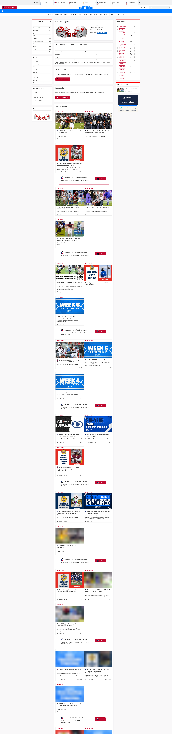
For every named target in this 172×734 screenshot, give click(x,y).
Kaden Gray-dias (122, 39)
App (57, 11)
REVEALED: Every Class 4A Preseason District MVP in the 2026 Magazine (131, 90)
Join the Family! (99, 179)
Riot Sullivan (121, 71)
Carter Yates (61, 246)
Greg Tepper (61, 214)
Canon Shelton (122, 68)
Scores (37, 11)
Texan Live (51, 11)
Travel (122, 14)
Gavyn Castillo (122, 32)
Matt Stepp (61, 324)
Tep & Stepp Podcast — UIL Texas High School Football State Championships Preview (97, 671)
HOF (80, 14)
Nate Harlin (121, 41)
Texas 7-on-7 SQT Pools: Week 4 (66, 392)
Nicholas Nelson (122, 59)
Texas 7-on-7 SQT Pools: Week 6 (66, 316)
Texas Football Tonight (96, 14)
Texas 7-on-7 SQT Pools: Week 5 (95, 359)
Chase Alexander (122, 26)
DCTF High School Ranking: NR (97, 27)
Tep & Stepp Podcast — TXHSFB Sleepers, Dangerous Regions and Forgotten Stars (68, 469)
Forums (74, 11)
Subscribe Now (9, 7)
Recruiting (73, 14)
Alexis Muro (121, 56)
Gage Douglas (122, 36)
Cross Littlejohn (122, 50)
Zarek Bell (121, 29)
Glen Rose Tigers (59, 51)
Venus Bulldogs (58, 59)
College (66, 14)
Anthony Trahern (122, 75)
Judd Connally (122, 34)
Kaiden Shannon (122, 66)
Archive (85, 14)
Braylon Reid (121, 63)
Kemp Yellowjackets (59, 57)
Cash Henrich (122, 42)
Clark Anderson (122, 28)
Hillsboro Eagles (58, 54)
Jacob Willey (121, 78)
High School (58, 14)
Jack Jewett (121, 45)
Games (112, 14)
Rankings (44, 11)
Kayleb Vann (121, 76)
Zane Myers (121, 57)
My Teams (50, 14)
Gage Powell (121, 60)
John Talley (121, 73)
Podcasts (60, 144)
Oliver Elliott (121, 38)
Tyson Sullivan (122, 72)
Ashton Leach (122, 48)
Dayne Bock (121, 31)
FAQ (118, 14)
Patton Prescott (122, 62)
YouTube (67, 11)
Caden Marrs (121, 54)
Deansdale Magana (123, 51)
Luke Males (121, 53)
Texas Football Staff (63, 138)
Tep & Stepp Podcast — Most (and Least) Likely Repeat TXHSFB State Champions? (69, 513)
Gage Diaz (121, 35)
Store (61, 11)
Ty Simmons (121, 69)
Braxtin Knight (122, 47)
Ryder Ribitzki (122, 65)
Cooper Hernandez (123, 44)
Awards (106, 14)
